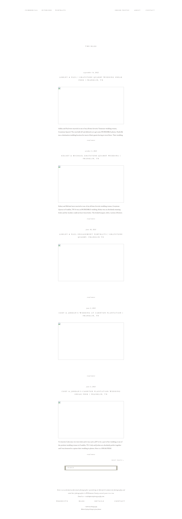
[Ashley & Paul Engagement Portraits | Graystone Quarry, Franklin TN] (91, 262)
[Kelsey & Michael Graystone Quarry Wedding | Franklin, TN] (91, 184)
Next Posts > (118, 460)
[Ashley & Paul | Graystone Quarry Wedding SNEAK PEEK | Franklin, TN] (91, 105)
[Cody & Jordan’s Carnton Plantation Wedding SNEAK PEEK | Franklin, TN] (91, 419)
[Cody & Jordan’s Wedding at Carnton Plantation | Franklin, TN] (91, 341)
